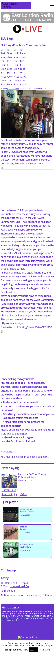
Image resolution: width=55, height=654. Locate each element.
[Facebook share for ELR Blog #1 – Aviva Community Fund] (23, 67)
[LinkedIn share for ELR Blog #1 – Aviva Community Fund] (16, 67)
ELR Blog (7, 38)
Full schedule (8, 590)
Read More (44, 650)
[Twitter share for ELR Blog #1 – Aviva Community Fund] (3, 67)
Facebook (7, 494)
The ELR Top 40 (20, 583)
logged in (21, 456)
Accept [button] (33, 650)
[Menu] (52, 4)
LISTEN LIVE (9, 490)
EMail (23, 494)
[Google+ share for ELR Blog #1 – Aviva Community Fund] (9, 67)
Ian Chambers (14, 89)
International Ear (19, 586)
